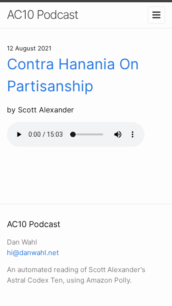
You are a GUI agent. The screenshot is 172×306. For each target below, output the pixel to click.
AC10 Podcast (42, 14)
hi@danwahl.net (33, 252)
